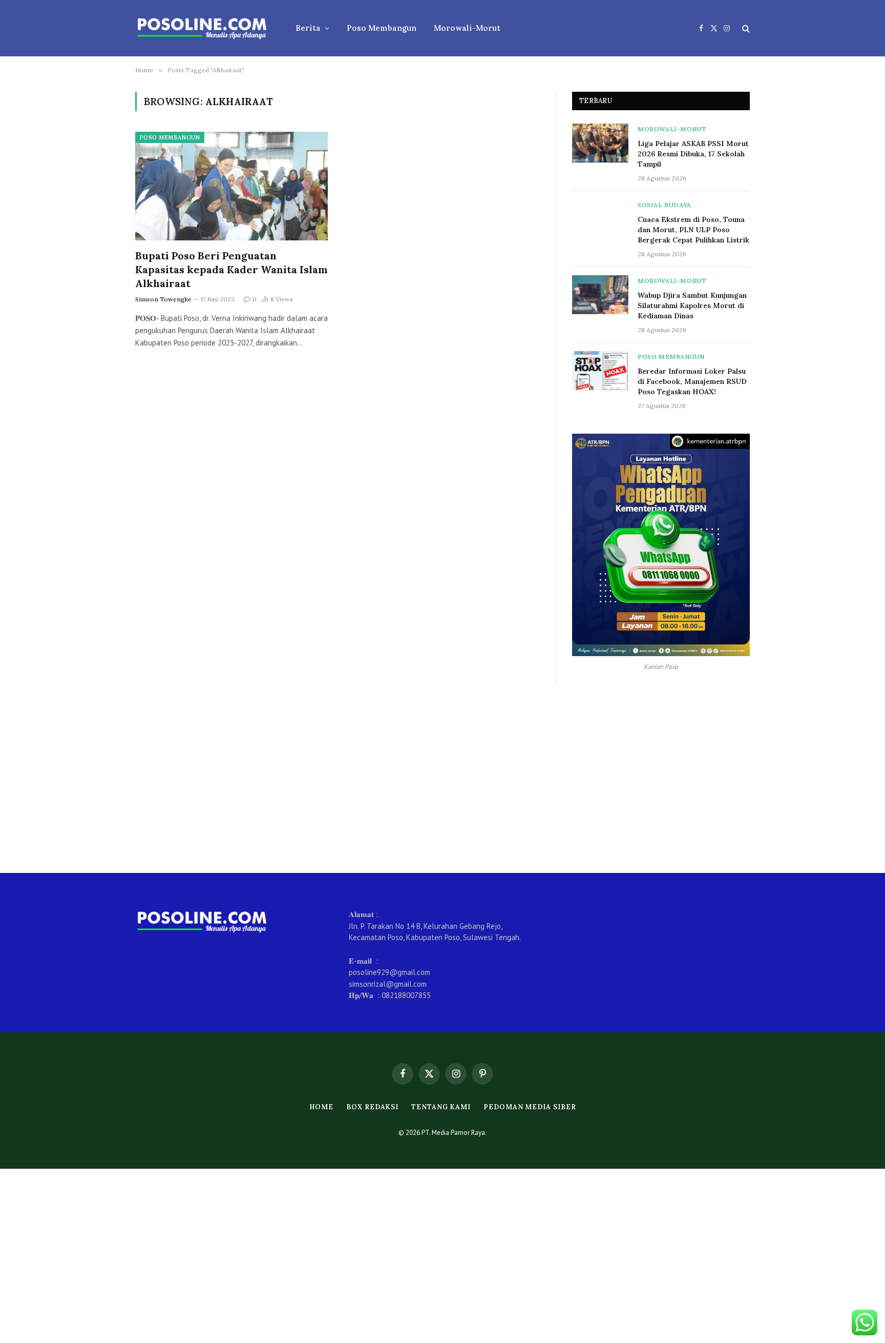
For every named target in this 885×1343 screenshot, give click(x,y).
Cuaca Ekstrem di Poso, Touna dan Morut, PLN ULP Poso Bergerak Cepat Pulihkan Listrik (693, 230)
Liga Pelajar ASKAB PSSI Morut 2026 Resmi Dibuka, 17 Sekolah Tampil (693, 154)
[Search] (745, 28)
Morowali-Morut (467, 28)
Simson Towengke (163, 299)
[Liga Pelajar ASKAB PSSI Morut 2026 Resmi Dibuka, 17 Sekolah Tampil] (600, 143)
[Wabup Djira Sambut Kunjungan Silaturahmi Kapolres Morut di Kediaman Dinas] (600, 294)
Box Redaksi (372, 1107)
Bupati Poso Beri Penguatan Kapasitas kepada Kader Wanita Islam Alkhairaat (231, 269)
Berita (308, 28)
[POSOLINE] (202, 28)
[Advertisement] (442, 779)
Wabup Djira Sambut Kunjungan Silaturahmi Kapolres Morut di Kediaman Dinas (692, 305)
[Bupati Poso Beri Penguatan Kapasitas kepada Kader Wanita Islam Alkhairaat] (231, 186)
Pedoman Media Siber (529, 1107)
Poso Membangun (381, 28)
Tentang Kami (441, 1107)
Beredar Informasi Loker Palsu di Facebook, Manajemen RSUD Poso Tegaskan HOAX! (692, 381)
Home (321, 1107)
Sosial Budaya (664, 205)
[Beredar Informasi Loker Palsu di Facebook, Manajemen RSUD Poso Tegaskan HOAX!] (600, 370)
